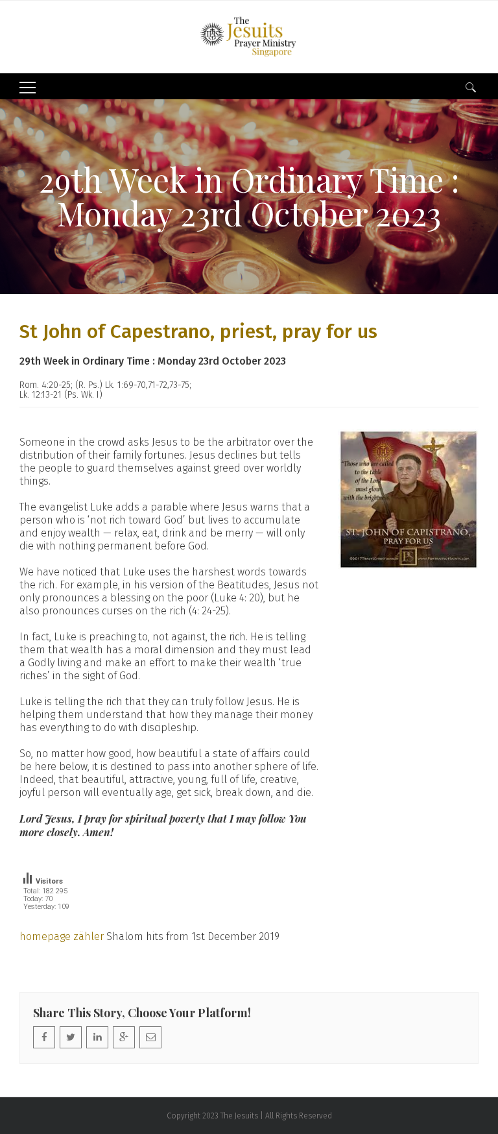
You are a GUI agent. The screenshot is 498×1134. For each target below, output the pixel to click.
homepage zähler (61, 936)
